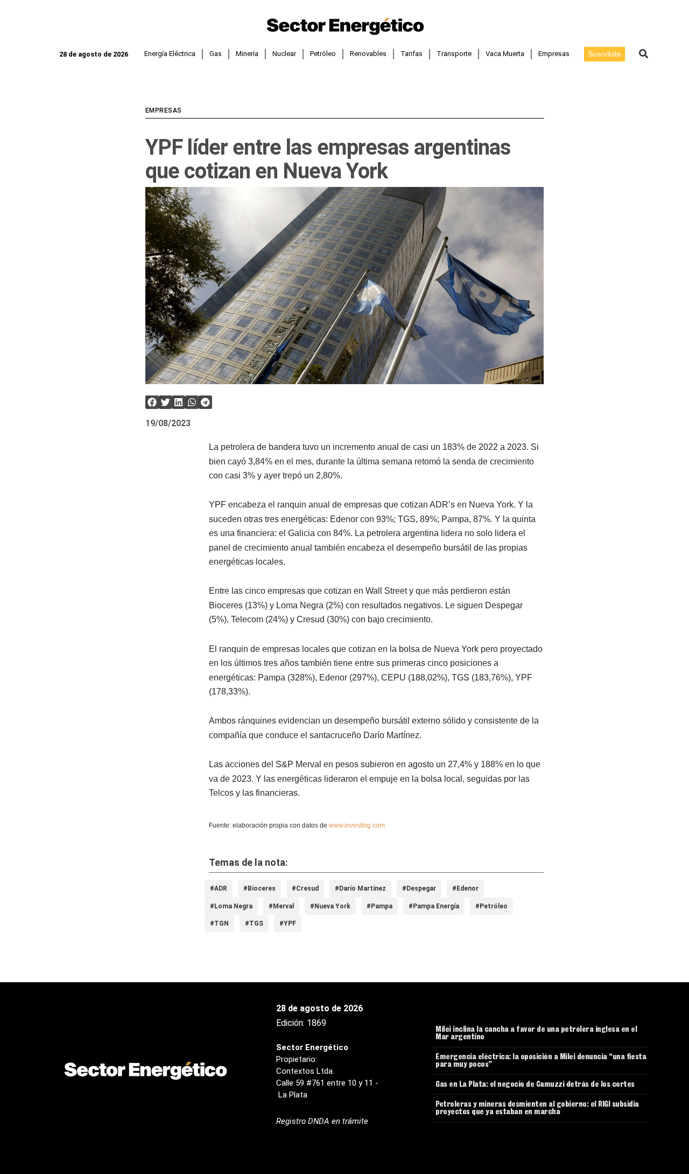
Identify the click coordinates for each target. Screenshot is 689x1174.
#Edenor (465, 888)
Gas (215, 54)
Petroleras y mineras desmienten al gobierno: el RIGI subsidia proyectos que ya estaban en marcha (537, 1108)
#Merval (281, 906)
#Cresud (305, 888)
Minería (247, 54)
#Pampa (379, 906)
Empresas (554, 54)
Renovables (368, 54)
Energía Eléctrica (169, 54)
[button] (643, 54)
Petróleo (323, 54)
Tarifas (411, 54)
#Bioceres (259, 888)
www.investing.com (357, 825)
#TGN (219, 923)
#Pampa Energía (434, 906)
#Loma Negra (231, 906)
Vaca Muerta (505, 54)
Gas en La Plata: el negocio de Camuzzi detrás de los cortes (535, 1085)
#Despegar (419, 888)
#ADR (218, 888)
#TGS (254, 923)
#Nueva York (330, 906)
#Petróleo (491, 906)
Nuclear (284, 54)
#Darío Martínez (360, 888)
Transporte (454, 54)
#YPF (287, 923)
